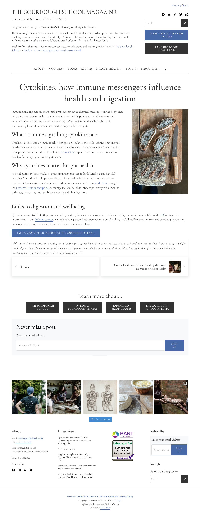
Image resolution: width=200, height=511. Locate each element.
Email (185, 5)
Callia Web (105, 507)
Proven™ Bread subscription (32, 188)
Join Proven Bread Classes (121, 307)
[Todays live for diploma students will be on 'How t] (29, 397)
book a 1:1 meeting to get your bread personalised (52, 50)
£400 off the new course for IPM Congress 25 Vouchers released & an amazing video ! (74, 440)
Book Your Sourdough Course (166, 35)
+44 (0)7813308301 (23, 441)
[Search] (184, 23)
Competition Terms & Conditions (102, 496)
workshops (101, 183)
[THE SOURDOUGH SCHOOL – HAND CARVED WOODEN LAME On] (136, 397)
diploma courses (44, 219)
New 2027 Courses (66, 448)
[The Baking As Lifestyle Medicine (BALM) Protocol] (171, 397)
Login (119, 500)
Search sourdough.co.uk (164, 471)
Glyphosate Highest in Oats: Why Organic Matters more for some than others (75, 457)
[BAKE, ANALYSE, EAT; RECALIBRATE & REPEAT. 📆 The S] (64, 397)
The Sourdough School (42, 307)
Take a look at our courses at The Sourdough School (56, 232)
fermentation (66, 152)
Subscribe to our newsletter (167, 49)
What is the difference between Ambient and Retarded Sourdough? (77, 467)
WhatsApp (176, 5)
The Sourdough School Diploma (157, 307)
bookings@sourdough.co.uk (30, 437)
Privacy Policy (126, 496)
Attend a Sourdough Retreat (82, 307)
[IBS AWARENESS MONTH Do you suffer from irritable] (100, 397)
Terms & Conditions (76, 496)
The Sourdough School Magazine (64, 12)
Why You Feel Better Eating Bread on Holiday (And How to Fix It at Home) (75, 475)
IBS (162, 215)
